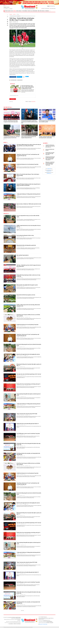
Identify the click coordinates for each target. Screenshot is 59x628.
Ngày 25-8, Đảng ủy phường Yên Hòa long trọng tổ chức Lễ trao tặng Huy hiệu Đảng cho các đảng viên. (29, 426)
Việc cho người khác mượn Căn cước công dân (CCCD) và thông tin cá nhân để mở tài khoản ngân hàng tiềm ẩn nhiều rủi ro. (29, 377)
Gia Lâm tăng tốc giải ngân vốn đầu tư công (25, 235)
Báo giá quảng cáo (49, 621)
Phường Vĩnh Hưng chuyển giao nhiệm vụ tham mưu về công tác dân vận (28, 275)
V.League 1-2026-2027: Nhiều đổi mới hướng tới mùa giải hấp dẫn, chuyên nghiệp (47, 137)
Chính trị (18, 176)
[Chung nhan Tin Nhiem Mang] (43, 624)
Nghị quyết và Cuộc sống (20, 246)
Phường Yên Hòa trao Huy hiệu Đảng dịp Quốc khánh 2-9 (28, 423)
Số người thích (33, 101)
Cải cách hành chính (20, 277)
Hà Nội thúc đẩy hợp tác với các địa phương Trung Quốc (27, 164)
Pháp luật (18, 256)
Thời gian (29, 101)
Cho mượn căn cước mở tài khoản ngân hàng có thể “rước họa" (29, 374)
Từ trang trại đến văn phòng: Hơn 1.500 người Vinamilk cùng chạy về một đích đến (12, 137)
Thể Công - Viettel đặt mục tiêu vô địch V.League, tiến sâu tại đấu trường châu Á (11, 121)
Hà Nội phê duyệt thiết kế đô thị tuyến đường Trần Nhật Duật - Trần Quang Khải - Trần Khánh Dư (50, 158)
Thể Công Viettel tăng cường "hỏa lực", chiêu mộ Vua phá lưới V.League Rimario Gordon (27, 87)
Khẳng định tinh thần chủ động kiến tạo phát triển (26, 245)
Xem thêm (22, 610)
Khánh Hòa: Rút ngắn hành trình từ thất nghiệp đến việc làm (28, 354)
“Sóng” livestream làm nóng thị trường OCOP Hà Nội (27, 413)
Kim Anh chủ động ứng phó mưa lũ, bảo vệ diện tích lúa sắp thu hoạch (29, 345)
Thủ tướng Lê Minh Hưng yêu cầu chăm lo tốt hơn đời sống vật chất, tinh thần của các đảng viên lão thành (29, 145)
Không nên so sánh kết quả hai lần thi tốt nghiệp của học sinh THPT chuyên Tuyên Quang (50, 163)
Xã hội (17, 205)
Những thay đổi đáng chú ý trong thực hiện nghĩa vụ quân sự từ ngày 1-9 (29, 365)
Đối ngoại (18, 165)
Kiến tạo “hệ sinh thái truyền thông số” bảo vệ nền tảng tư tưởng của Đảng (28, 175)
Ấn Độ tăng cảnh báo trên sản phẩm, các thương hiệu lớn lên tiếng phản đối (28, 454)
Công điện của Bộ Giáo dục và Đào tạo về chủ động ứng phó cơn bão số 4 (50, 146)
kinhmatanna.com (49, 173)
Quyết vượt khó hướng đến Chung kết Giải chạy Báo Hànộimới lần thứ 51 (28, 137)
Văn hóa (14, 14)
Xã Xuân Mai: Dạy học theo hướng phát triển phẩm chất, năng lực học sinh (28, 444)
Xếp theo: (27, 101)
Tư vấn (18, 366)
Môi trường (18, 307)
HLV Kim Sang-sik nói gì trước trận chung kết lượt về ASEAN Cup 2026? (47, 121)
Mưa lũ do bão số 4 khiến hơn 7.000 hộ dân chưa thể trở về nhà (29, 203)
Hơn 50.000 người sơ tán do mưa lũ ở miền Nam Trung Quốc (28, 433)
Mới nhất (11, 8)
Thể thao (18, 14)
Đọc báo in (6, 8)
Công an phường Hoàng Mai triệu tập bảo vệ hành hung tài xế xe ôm (28, 394)
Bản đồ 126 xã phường (45, 8)
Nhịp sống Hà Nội (52, 8)
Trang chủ (10, 14)
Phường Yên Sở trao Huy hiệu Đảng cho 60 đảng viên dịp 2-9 (28, 384)
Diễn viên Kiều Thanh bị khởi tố (22, 255)
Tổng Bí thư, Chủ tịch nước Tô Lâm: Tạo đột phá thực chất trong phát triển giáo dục (28, 155)
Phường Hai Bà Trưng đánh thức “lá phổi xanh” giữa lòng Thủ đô (50, 153)
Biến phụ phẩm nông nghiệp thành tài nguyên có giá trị (27, 284)
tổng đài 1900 (49, 168)
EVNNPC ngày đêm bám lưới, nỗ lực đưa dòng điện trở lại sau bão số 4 (29, 226)
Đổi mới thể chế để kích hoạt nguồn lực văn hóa (26, 294)
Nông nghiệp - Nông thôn (20, 236)
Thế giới (18, 434)
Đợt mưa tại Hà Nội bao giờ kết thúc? (50, 150)
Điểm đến (18, 195)
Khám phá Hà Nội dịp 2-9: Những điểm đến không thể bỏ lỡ (28, 194)
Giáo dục (18, 485)
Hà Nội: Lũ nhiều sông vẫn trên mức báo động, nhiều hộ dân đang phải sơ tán (28, 305)
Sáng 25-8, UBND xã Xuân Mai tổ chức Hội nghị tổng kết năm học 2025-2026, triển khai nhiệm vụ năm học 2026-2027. (28, 448)
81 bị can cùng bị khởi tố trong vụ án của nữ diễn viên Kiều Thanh (28, 216)
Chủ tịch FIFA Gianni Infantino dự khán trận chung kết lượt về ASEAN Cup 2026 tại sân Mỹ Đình (29, 121)
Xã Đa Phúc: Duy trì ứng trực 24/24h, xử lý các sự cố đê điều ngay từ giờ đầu (28, 315)
